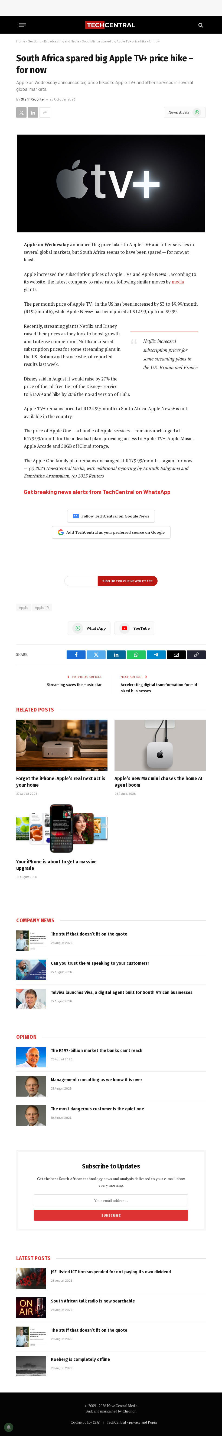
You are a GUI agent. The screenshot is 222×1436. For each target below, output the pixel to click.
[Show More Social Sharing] (45, 112)
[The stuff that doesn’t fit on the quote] (31, 940)
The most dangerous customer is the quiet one (97, 1109)
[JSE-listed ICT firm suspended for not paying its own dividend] (31, 1278)
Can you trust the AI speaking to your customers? (100, 963)
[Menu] (22, 25)
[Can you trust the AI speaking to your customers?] (31, 970)
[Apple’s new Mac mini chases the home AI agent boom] (160, 745)
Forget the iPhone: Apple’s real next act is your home (60, 782)
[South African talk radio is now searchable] (31, 1307)
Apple (23, 607)
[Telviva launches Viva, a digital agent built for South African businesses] (31, 999)
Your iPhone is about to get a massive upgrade (56, 865)
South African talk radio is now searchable (93, 1301)
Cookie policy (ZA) (85, 1422)
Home (20, 41)
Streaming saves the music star (74, 684)
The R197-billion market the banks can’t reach (96, 1050)
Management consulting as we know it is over (96, 1080)
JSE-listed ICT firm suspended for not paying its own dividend (111, 1272)
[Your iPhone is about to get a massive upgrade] (61, 828)
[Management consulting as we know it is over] (31, 1086)
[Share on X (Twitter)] (21, 112)
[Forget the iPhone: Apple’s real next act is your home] (61, 745)
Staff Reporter (33, 99)
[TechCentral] (111, 25)
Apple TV (42, 607)
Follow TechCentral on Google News (115, 516)
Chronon (129, 1411)
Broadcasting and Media (61, 41)
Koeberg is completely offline (80, 1359)
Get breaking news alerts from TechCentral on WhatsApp (97, 491)
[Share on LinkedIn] (33, 112)
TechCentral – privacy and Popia (132, 1422)
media (178, 282)
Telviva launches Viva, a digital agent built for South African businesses (121, 992)
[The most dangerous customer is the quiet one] (31, 1115)
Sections (34, 41)
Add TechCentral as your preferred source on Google (115, 532)
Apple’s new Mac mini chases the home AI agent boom (158, 782)
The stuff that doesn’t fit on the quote (89, 934)
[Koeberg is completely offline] (31, 1366)
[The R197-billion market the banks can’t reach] (31, 1057)
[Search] (200, 25)
